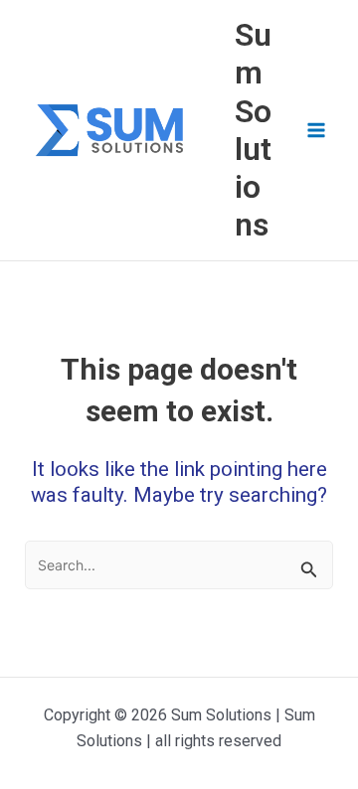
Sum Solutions (253, 129)
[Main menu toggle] (316, 130)
